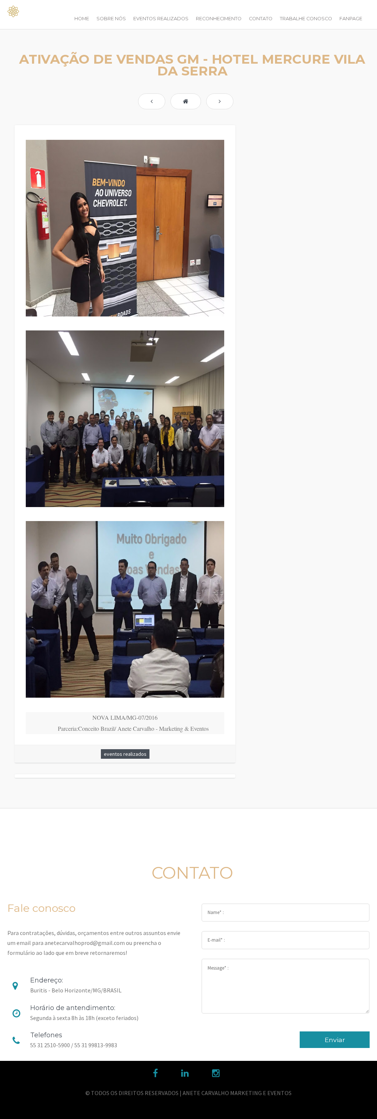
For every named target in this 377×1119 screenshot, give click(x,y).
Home (81, 18)
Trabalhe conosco (306, 18)
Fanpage (350, 18)
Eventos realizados (160, 18)
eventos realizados (125, 754)
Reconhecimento (219, 18)
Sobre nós (111, 18)
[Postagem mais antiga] (219, 101)
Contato (260, 18)
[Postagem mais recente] (151, 101)
